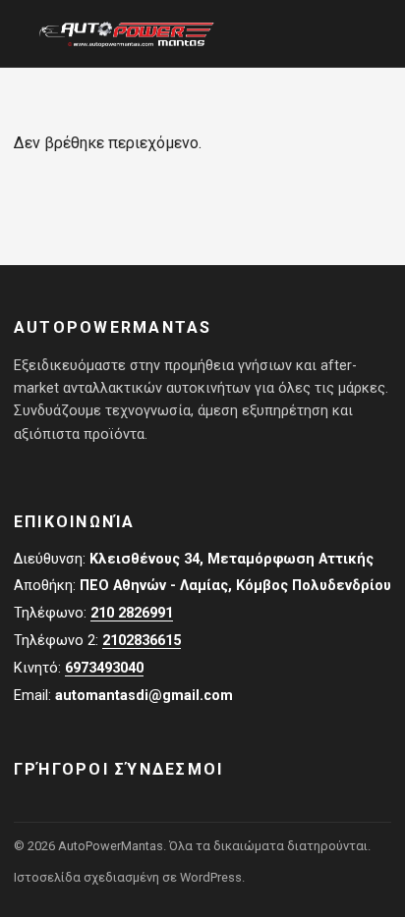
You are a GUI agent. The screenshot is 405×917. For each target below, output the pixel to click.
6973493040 (104, 668)
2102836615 (141, 640)
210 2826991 (131, 613)
